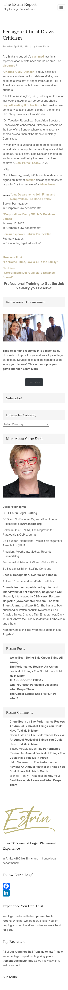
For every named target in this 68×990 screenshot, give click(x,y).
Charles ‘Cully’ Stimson (19, 72)
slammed (38, 56)
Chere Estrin (43, 46)
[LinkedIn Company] (34, 893)
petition (30, 180)
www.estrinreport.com (31, 601)
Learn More (30, 369)
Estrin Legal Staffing (23, 513)
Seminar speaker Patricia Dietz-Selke (27, 234)
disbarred (9, 65)
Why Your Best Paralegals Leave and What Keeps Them (36, 780)
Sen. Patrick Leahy (28, 163)
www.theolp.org (31, 524)
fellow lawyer (48, 184)
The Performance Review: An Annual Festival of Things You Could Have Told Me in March (36, 671)
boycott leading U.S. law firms (22, 105)
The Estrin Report (20, 4)
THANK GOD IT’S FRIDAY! (27, 680)
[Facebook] (34, 886)
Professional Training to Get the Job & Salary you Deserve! (34, 285)
